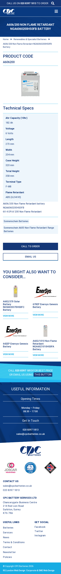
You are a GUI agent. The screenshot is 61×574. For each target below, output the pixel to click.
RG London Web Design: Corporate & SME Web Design (28, 570)
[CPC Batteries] (11, 11)
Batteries (8, 527)
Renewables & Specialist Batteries (30, 39)
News (6, 537)
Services (8, 532)
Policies (7, 557)
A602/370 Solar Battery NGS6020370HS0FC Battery (13, 305)
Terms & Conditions (14, 542)
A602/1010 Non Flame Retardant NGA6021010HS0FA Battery (45, 345)
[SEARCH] (52, 3)
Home (6, 39)
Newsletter (9, 552)
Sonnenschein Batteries (16, 221)
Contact (7, 547)
